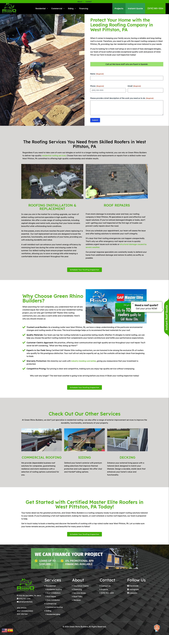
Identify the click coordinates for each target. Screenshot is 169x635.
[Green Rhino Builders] (9, 8)
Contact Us (105, 586)
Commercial (51, 603)
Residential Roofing (54, 589)
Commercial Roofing (55, 607)
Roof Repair (51, 596)
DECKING (127, 457)
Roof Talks (77, 596)
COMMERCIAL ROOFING (42, 457)
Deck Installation (53, 600)
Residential (51, 586)
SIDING (84, 457)
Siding (48, 611)
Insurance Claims (81, 586)
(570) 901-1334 (24, 599)
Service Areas (79, 593)
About (79, 2)
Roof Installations (53, 593)
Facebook (133, 586)
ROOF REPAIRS (117, 205)
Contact (89, 2)
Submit (95, 120)
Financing (77, 589)
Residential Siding (53, 614)
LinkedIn (133, 593)
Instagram (134, 589)
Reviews (77, 600)
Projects (104, 589)
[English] (4, 630)
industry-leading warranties (83, 361)
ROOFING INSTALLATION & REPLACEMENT (52, 207)
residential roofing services (54, 155)
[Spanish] (10, 630)
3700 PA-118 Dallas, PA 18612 (29, 596)
